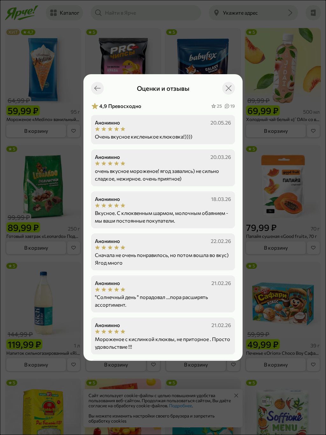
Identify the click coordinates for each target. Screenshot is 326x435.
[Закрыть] (228, 88)
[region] (163, 231)
